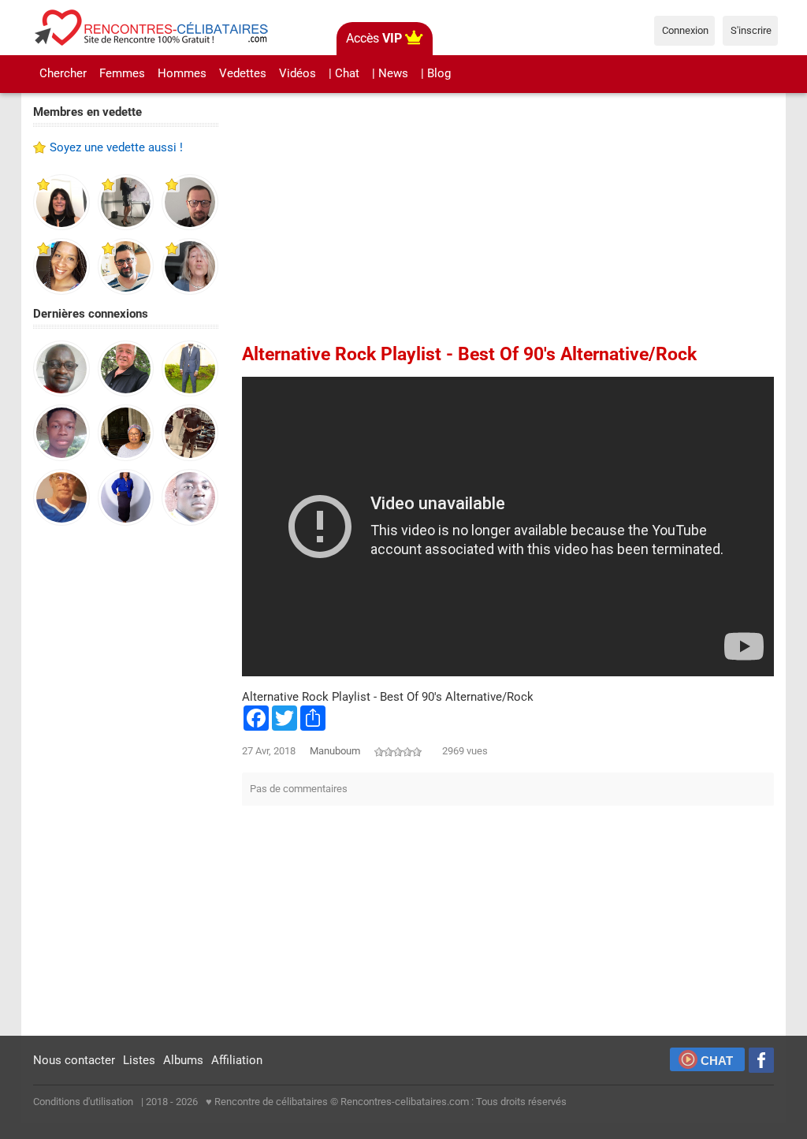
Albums (183, 1060)
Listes (139, 1060)
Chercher (63, 73)
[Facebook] (761, 1060)
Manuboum (335, 751)
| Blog (436, 73)
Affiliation (236, 1060)
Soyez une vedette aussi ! (116, 147)
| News (390, 73)
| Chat (344, 73)
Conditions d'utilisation (83, 1101)
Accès (374, 38)
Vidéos (297, 73)
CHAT (717, 1060)
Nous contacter (74, 1060)
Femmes (122, 73)
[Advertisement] (125, 781)
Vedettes (242, 73)
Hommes (182, 73)
